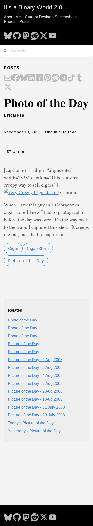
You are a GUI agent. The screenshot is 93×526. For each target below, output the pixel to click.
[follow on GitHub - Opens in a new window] (17, 34)
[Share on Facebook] (16, 78)
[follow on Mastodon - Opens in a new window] (26, 34)
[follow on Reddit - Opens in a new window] (35, 34)
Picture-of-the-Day (26, 260)
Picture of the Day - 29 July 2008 (36, 415)
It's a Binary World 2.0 (33, 7)
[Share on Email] (8, 78)
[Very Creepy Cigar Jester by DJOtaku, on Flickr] (31, 192)
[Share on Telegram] (63, 78)
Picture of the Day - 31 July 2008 (36, 407)
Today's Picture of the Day (31, 423)
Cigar (13, 248)
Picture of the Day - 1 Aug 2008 (35, 399)
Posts (24, 21)
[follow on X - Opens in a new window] (44, 34)
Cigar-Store (38, 248)
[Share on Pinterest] (48, 78)
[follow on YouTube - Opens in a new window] (53, 34)
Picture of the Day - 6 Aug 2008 (35, 360)
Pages (9, 21)
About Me (12, 17)
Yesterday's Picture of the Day (34, 431)
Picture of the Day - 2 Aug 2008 (35, 391)
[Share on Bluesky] (24, 78)
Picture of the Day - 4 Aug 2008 (35, 375)
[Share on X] (8, 87)
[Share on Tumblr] (79, 78)
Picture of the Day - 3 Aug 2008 (35, 383)
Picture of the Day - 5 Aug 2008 (35, 368)
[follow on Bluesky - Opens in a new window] (8, 34)
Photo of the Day (22, 320)
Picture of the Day (23, 344)
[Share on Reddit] (56, 78)
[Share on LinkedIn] (32, 78)
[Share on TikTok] (71, 78)
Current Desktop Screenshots (51, 17)
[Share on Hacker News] (40, 78)
